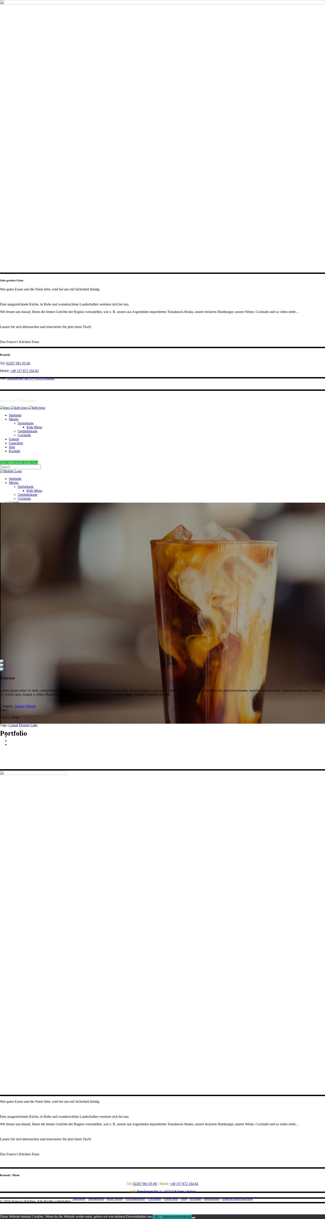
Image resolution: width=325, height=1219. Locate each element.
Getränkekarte (135, 1199)
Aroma (19, 706)
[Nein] (193, 1217)
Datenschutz (28, 400)
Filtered (30, 706)
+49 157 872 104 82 (24, 371)
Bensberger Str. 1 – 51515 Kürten (30, 378)
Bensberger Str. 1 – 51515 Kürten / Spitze (166, 1191)
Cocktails (154, 1199)
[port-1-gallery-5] (2, 669)
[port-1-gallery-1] (2, 665)
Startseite (79, 1199)
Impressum (7, 400)
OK (157, 1216)
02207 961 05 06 (18, 363)
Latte (33, 725)
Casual (13, 725)
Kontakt (195, 1199)
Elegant (24, 725)
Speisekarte (96, 1199)
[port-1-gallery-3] (2, 661)
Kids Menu (114, 1199)
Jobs (184, 1199)
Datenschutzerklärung (237, 1199)
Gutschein (171, 1199)
